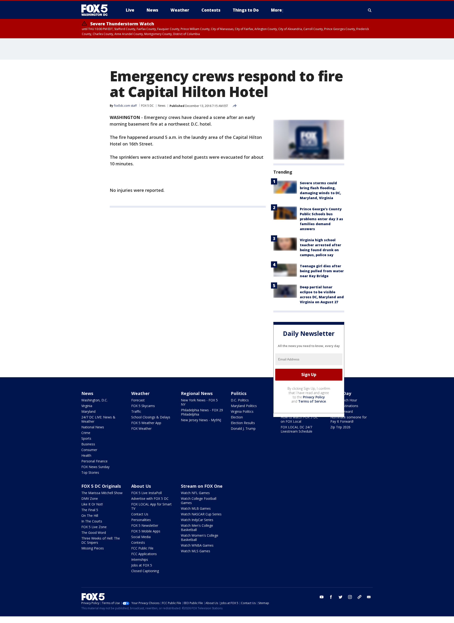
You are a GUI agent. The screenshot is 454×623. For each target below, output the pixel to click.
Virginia (86, 406)
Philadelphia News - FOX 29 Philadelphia (202, 412)
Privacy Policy (314, 397)
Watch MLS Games (195, 551)
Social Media (141, 537)
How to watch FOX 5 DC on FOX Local (299, 419)
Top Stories (90, 472)
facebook (331, 597)
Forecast (138, 400)
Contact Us (139, 514)
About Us (141, 486)
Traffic (136, 411)
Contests (138, 542)
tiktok (359, 597)
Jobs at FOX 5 (141, 565)
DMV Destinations (344, 406)
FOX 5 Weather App (146, 423)
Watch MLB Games (196, 508)
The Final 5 (89, 510)
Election (237, 417)
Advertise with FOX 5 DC (150, 498)
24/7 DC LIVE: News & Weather (98, 419)
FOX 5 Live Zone (94, 527)
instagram (350, 597)
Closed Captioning (145, 571)
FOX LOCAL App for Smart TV (151, 506)
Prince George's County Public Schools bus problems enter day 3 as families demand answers (321, 219)
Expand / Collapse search (370, 10)
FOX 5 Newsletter (144, 525)
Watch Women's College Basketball (199, 537)
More (276, 10)
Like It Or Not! (92, 504)
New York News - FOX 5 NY (199, 402)
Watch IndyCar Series (197, 520)
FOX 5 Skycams (143, 406)
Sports (86, 438)
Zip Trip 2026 (340, 427)
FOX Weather (141, 428)
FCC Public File (142, 548)
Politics (238, 393)
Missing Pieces (92, 548)
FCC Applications (144, 554)
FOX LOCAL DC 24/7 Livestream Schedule (296, 429)
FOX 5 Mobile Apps (145, 531)
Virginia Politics (242, 411)
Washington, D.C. (94, 400)
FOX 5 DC (147, 106)
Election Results (243, 423)
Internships (139, 559)
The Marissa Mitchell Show (101, 493)
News (161, 106)
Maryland (88, 411)
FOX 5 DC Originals (101, 486)
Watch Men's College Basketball (197, 527)
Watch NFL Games (195, 493)
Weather (140, 393)
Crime (85, 432)
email (369, 597)
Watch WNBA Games (197, 545)
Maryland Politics (244, 406)
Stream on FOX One (202, 486)
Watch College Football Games (198, 500)
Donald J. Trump (243, 428)
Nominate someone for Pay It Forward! (348, 419)
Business (88, 444)
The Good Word (93, 532)
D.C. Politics (240, 400)
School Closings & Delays (150, 417)
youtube (321, 597)
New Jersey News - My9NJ (201, 420)
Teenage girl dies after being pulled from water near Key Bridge (322, 271)
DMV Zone (89, 498)
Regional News (197, 393)
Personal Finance (94, 461)
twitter (340, 597)
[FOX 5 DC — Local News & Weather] (97, 10)
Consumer (89, 450)
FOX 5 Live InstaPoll (146, 493)
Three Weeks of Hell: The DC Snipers (100, 540)
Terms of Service (312, 401)
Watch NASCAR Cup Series (201, 514)
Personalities (141, 520)
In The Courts (91, 521)
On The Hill (89, 515)
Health (86, 455)
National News (92, 427)
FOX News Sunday (95, 467)
